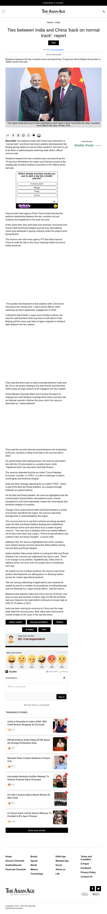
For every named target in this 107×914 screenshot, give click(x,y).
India (53, 43)
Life (57, 874)
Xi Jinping (30, 630)
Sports (34, 861)
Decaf (59, 865)
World (34, 865)
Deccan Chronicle (14, 861)
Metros (34, 869)
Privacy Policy (88, 872)
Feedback (86, 868)
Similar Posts (84, 145)
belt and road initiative (39, 622)
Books (34, 856)
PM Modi (59, 622)
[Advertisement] (36, 274)
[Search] (104, 12)
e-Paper (45, 3)
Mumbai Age (62, 861)
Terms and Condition (86, 858)
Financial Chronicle (15, 869)
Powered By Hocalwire (14, 908)
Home (8, 856)
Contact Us (87, 876)
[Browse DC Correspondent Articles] (11, 639)
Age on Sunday (56, 3)
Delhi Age (61, 856)
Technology (37, 874)
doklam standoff (15, 622)
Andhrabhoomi (13, 865)
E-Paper (85, 864)
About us (60, 869)
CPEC (44, 630)
